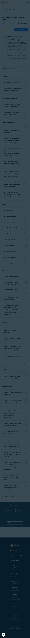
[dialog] (15, 319)
